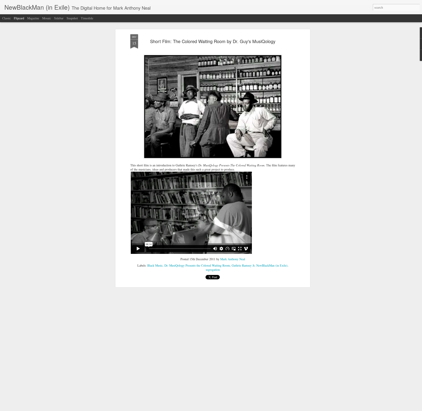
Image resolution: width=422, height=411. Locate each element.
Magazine (33, 18)
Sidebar (59, 18)
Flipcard (19, 18)
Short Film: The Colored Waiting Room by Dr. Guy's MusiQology (212, 41)
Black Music (155, 265)
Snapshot (72, 18)
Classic (6, 18)
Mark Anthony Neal (232, 259)
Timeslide (87, 18)
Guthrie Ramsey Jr (243, 265)
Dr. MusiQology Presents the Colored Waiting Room (197, 265)
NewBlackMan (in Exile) (271, 265)
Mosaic (46, 18)
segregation (213, 269)
